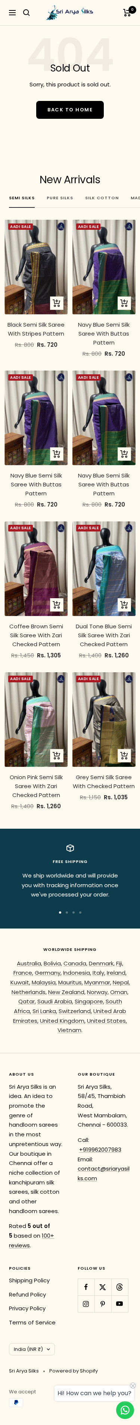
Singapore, (89, 1001)
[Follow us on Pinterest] (102, 1303)
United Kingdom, (62, 1021)
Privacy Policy (27, 1308)
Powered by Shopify (73, 1370)
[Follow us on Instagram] (86, 1303)
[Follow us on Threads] (119, 1287)
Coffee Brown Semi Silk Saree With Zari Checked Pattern (36, 635)
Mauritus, (70, 982)
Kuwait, (20, 982)
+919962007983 (100, 1149)
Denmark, (102, 963)
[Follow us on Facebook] (86, 1287)
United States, (107, 1021)
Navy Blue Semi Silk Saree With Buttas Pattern (104, 333)
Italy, (99, 973)
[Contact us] (125, 1410)
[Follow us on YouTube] (119, 1303)
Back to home (70, 109)
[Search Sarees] (26, 12)
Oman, (119, 992)
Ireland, (117, 973)
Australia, (29, 963)
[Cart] (127, 12)
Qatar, (27, 1001)
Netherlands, (29, 992)
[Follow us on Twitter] (102, 1287)
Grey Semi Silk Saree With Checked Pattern (104, 781)
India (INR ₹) (28, 1349)
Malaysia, (44, 982)
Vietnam (69, 1030)
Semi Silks (22, 198)
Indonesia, (77, 973)
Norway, (98, 992)
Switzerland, (75, 1011)
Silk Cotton (102, 198)
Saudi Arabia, (55, 1001)
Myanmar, (97, 982)
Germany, (48, 973)
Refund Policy (27, 1294)
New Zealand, (66, 992)
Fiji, (119, 963)
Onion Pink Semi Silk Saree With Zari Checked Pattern (36, 786)
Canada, (75, 963)
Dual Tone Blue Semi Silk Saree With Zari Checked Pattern (104, 635)
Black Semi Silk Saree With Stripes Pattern (36, 329)
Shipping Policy (29, 1280)
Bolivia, (53, 963)
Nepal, (121, 982)
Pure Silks (60, 198)
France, (23, 973)
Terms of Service (32, 1322)
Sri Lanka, (44, 1011)
